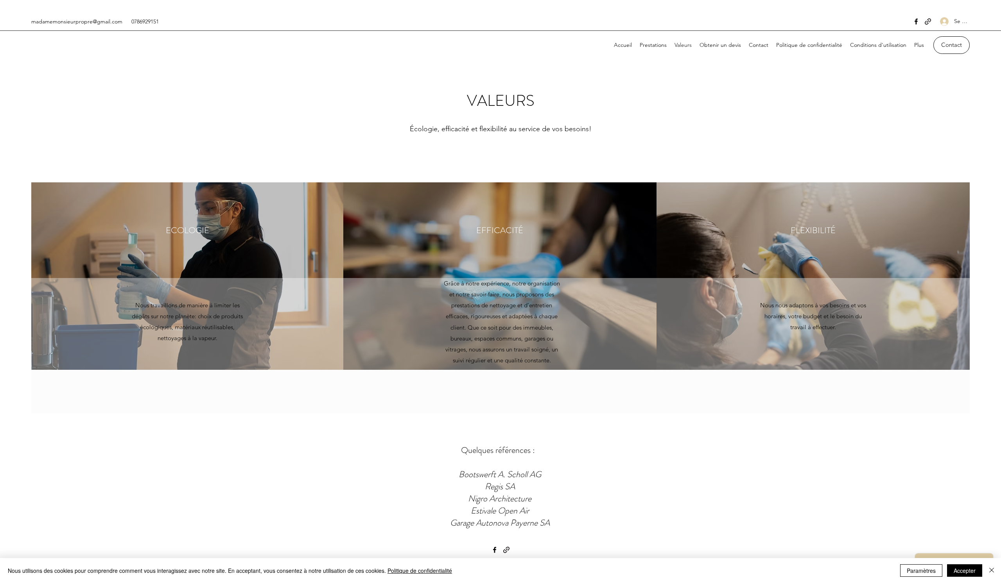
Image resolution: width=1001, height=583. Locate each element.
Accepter (965, 570)
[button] (951, 45)
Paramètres (921, 570)
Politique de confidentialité (419, 570)
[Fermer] (991, 570)
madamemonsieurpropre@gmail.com (76, 21)
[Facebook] (916, 21)
